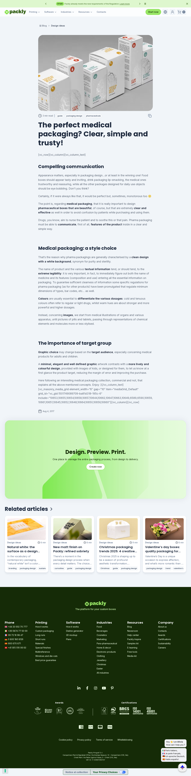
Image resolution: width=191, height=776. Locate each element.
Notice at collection (77, 772)
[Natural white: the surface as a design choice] (26, 529)
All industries (103, 672)
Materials (39, 643)
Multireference (42, 652)
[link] (58, 26)
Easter (100, 668)
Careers (162, 647)
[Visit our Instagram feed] (95, 688)
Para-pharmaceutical (107, 643)
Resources (84, 12)
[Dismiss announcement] (187, 3)
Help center (133, 635)
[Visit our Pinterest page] (112, 688)
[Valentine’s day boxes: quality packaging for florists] (164, 529)
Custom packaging (44, 631)
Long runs (40, 635)
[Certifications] (129, 711)
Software (49, 12)
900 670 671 (14, 643)
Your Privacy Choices (105, 772)
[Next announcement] (139, 3)
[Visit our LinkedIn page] (78, 688)
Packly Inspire (134, 639)
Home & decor (104, 647)
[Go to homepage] (15, 12)
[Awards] (59, 711)
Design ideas (14, 542)
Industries (66, 12)
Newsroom (132, 631)
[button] (165, 12)
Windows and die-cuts (46, 656)
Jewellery (101, 660)
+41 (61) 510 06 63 (17, 647)
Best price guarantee (45, 660)
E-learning (132, 647)
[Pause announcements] (145, 3)
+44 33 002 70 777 (17, 626)
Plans (68, 639)
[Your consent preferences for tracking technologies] (5, 771)
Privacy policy (84, 739)
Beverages (102, 631)
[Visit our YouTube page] (103, 688)
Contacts (101, 12)
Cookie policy (66, 739)
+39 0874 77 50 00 (17, 631)
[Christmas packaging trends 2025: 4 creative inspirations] (118, 529)
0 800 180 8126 (15, 639)
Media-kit (132, 656)
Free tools (132, 652)
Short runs (40, 639)
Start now (153, 12)
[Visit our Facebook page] (87, 688)
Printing (33, 12)
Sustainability (164, 643)
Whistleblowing (124, 739)
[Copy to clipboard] (150, 116)
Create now (95, 466)
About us (162, 626)
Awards (161, 635)
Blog (44, 25)
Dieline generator (74, 631)
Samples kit (132, 643)
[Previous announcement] (45, 3)
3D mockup (71, 635)
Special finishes (43, 647)
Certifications (164, 639)
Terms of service (104, 739)
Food (99, 626)
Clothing (101, 656)
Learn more (131, 4)
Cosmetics (102, 635)
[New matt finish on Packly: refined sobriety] (72, 529)
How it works (41, 626)
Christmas (101, 664)
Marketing (102, 639)
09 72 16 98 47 (15, 635)
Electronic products (106, 652)
